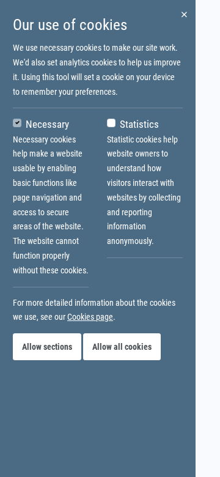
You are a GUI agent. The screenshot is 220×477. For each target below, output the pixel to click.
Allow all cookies (122, 347)
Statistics (139, 124)
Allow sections (47, 347)
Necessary (47, 124)
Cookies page (90, 317)
